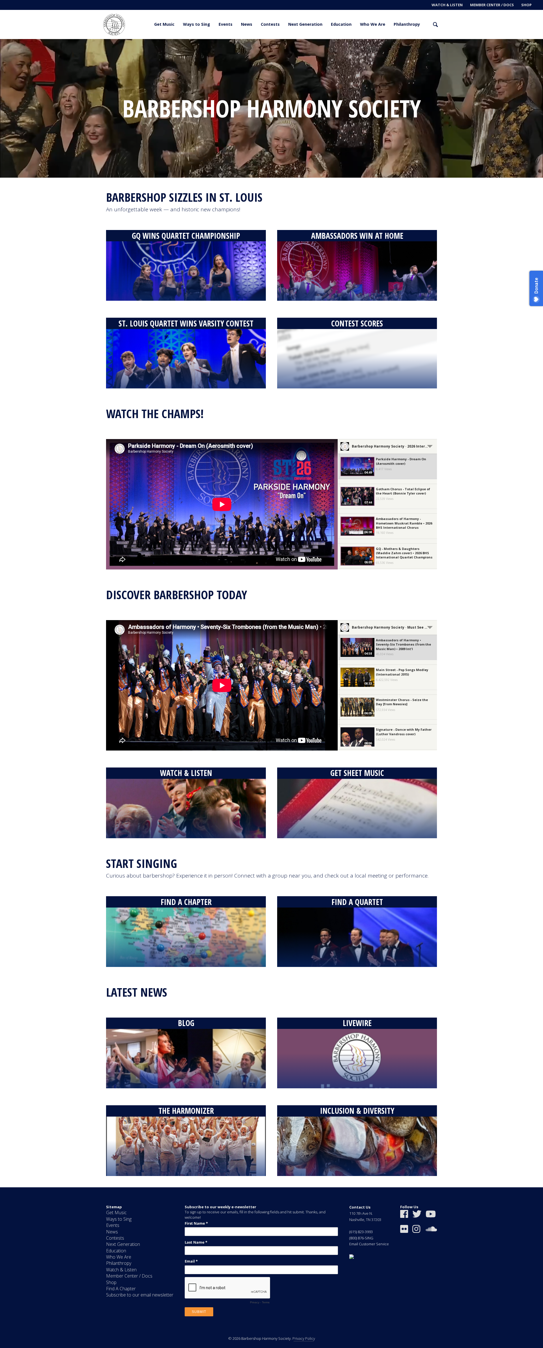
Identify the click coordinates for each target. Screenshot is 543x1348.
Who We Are (372, 24)
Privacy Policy (303, 1338)
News (246, 24)
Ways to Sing (196, 24)
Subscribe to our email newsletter (139, 1295)
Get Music (164, 24)
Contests (270, 24)
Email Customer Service (369, 1243)
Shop (526, 4)
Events (225, 24)
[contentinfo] (271, 1267)
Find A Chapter (121, 1288)
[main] (271, 613)
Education (341, 24)
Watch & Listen (447, 4)
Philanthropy (407, 24)
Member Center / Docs (492, 4)
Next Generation (305, 24)
